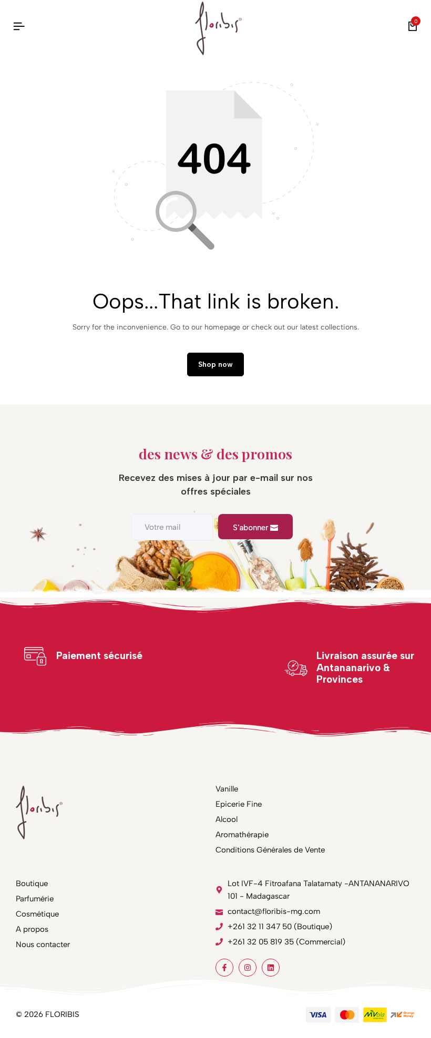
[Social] (224, 968)
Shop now (215, 364)
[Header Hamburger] (19, 26)
